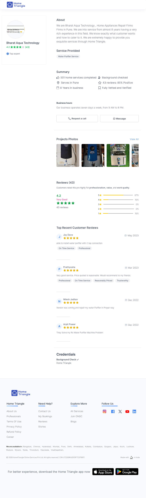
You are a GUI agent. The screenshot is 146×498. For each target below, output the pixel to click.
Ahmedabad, (79, 446)
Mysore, (18, 450)
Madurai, (10, 450)
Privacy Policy (14, 426)
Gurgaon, (108, 446)
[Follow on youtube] (127, 411)
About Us (12, 411)
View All (134, 139)
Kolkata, (88, 446)
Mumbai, (56, 446)
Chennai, (37, 446)
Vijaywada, (45, 450)
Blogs (73, 421)
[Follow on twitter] (120, 411)
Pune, (63, 446)
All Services (77, 411)
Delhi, (69, 446)
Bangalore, (27, 446)
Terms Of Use (14, 421)
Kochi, (122, 446)
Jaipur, (116, 446)
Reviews (42, 421)
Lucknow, (130, 446)
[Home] (18, 5)
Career (10, 436)
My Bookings (45, 416)
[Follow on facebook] (113, 411)
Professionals (14, 416)
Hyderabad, (47, 446)
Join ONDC (76, 416)
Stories (42, 426)
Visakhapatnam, (57, 450)
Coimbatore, (98, 446)
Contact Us (44, 411)
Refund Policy (14, 431)
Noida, (25, 450)
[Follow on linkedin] (134, 411)
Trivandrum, (34, 450)
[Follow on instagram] (104, 411)
